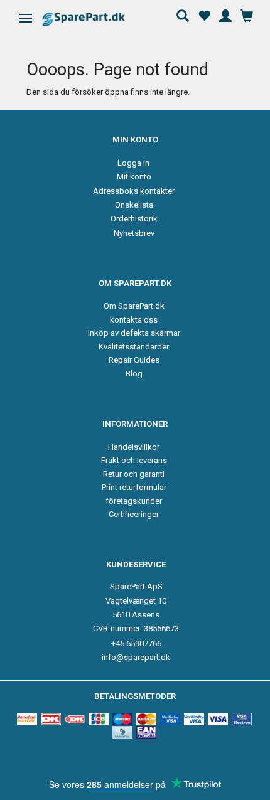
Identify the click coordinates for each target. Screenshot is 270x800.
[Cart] (247, 14)
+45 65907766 (136, 643)
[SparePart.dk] (94, 19)
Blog (134, 373)
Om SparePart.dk (134, 306)
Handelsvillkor (133, 447)
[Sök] (183, 14)
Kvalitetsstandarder (134, 346)
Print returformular (134, 487)
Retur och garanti (134, 474)
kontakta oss (134, 319)
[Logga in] (225, 14)
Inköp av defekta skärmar (134, 333)
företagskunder (133, 501)
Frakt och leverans (134, 460)
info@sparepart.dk (136, 657)
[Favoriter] (204, 14)
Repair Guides (134, 360)
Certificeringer (134, 514)
